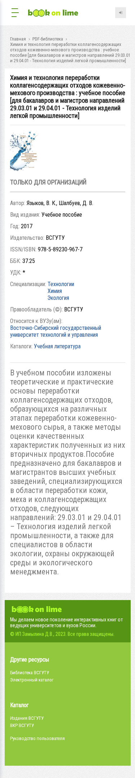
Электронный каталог (32, 680)
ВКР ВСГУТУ (22, 725)
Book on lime (53, 13)
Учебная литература (57, 346)
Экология (58, 297)
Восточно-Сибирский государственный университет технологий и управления (55, 331)
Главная (18, 39)
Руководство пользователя (37, 738)
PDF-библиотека (47, 39)
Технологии (61, 284)
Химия (55, 291)
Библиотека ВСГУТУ (29, 672)
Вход (120, 12)
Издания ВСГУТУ (27, 718)
